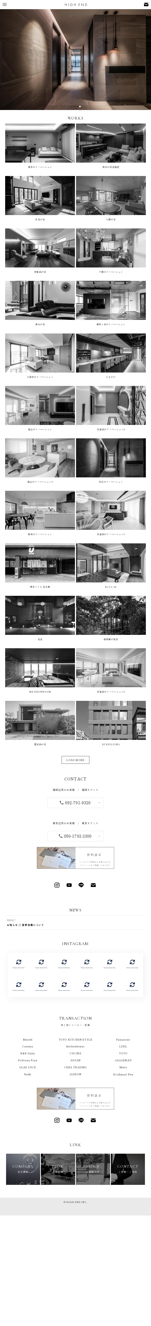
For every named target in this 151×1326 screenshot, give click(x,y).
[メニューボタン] (4, 4)
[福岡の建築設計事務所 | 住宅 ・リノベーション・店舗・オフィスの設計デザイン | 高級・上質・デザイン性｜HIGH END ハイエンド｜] (75, 4)
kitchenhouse (75, 1046)
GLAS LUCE (27, 1067)
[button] (71, 106)
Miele (123, 1067)
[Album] (18, 963)
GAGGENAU (123, 1060)
